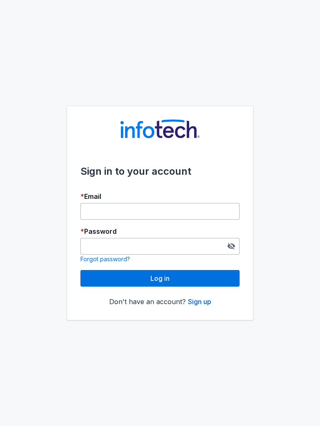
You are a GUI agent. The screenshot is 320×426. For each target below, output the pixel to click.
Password (100, 231)
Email (92, 196)
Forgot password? (105, 259)
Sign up (199, 301)
